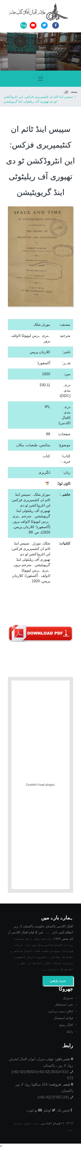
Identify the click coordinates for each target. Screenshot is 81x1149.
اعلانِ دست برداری (60, 1011)
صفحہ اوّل (70, 92)
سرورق (68, 998)
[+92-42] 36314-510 (53, 1072)
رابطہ (69, 1031)
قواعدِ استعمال (63, 1018)
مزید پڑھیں (58, 980)
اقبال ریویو (66, 1024)
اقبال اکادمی (51, 1123)
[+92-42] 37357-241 (53, 1097)
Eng (24, 25)
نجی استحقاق (64, 1004)
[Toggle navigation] (40, 78)
